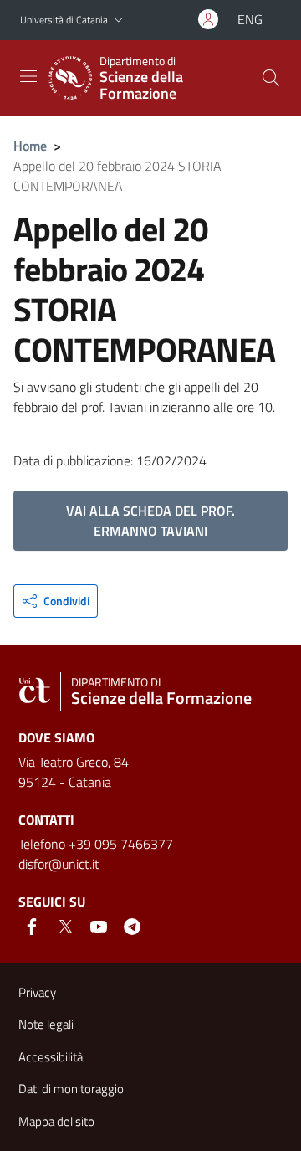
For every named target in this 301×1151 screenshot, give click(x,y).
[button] (118, 20)
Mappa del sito (56, 1121)
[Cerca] (271, 78)
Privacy (37, 992)
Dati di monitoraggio (71, 1088)
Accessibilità (50, 1056)
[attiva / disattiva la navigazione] (28, 76)
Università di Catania (64, 20)
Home (30, 146)
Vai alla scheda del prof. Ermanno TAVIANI (150, 521)
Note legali (46, 1024)
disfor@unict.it (58, 864)
